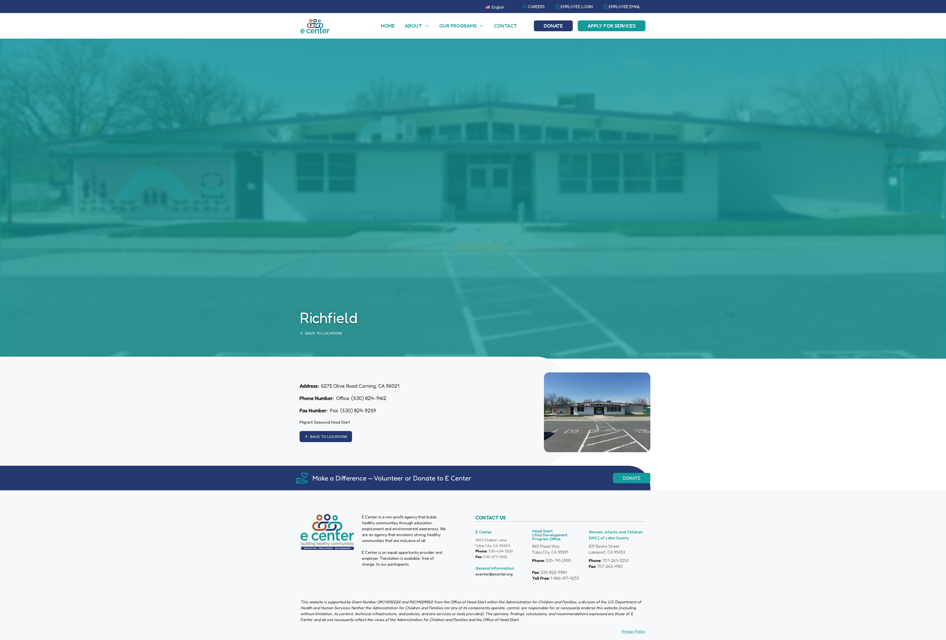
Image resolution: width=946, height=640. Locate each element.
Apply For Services (612, 26)
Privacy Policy (633, 631)
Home (388, 26)
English (497, 7)
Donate (553, 26)
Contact (505, 26)
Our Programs (458, 26)
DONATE (632, 478)
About (413, 26)
